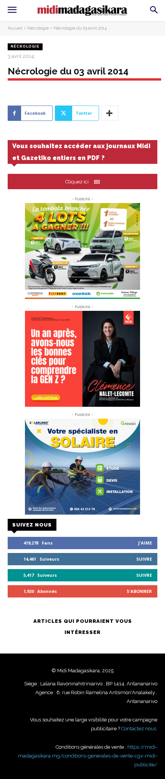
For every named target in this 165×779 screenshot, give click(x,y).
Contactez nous (138, 728)
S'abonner (139, 591)
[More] (109, 113)
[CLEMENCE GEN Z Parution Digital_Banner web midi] (82, 359)
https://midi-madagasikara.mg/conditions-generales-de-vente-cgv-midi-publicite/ (87, 755)
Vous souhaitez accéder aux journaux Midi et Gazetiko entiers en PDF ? (81, 152)
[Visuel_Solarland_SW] (82, 467)
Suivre (144, 559)
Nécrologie (38, 28)
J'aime (145, 543)
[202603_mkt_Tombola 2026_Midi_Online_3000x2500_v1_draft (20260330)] (82, 251)
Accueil (15, 28)
